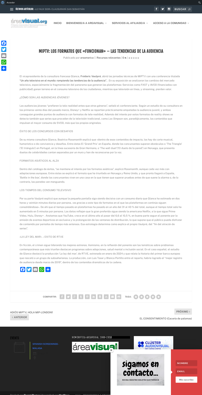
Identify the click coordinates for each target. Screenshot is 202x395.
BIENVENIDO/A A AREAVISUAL (85, 23)
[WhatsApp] (4, 62)
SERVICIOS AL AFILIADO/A (128, 23)
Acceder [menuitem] (11, 2)
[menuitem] (3, 2)
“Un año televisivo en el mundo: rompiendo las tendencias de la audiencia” (63, 80)
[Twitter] (4, 49)
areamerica (87, 57)
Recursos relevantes (109, 57)
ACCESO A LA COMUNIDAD (169, 23)
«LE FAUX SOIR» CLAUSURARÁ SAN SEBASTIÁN (59, 9)
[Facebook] (4, 43)
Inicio (58, 23)
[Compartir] (4, 68)
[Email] (4, 56)
